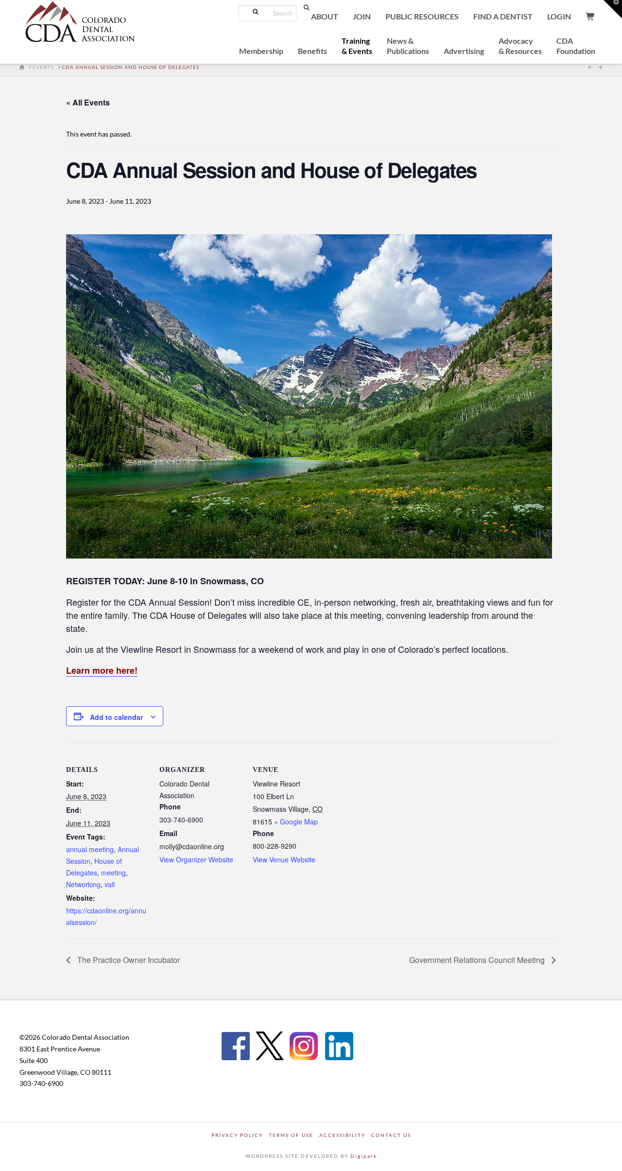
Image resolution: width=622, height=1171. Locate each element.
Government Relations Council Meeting (478, 959)
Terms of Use (291, 1135)
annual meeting (90, 849)
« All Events (88, 102)
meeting (113, 872)
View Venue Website (284, 859)
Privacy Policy (237, 1135)
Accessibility (342, 1135)
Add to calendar (116, 717)
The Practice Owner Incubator (127, 959)
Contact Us (391, 1135)
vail (109, 884)
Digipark (363, 1156)
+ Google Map (296, 821)
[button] (613, 9)
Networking (83, 884)
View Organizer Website (196, 859)
